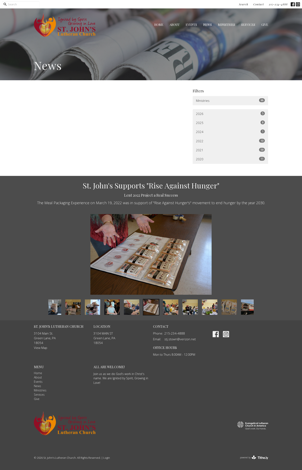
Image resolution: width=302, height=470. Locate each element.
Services (248, 25)
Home (158, 25)
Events (191, 25)
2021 (229, 150)
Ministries (226, 25)
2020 (229, 159)
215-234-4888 (278, 4)
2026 (229, 113)
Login (106, 458)
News (207, 25)
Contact (258, 4)
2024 (229, 132)
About (174, 25)
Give (264, 25)
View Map (40, 348)
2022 (229, 141)
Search (243, 4)
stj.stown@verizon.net (180, 339)
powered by (252, 461)
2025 (229, 122)
